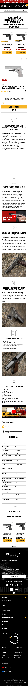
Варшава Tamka (17, 655)
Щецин (15, 650)
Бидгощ (4, 647)
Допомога (4, 602)
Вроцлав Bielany (17, 657)
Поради (4, 625)
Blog (16, 589)
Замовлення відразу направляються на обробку (15, 2)
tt (9, 589)
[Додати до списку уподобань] (12, 33)
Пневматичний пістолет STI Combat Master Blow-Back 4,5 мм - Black (7, 44)
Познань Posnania (18, 647)
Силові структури (6, 610)
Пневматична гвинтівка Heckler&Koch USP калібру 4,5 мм (7, 534)
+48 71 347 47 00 (7, 667)
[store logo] (6, 6)
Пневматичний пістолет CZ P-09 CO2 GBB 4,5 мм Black (21, 44)
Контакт (4, 605)
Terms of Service (16, 685)
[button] (12, 35)
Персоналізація (18, 41)
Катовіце (4, 652)
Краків (3, 655)
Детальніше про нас (6, 600)
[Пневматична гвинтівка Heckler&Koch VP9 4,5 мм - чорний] (20, 527)
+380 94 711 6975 (7, 671)
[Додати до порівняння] (22, 59)
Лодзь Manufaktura (6, 657)
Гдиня (3, 650)
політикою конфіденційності (11, 573)
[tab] (14, 111)
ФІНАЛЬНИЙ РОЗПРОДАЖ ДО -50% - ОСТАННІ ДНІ (14, 1)
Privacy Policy (8, 685)
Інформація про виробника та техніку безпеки (13, 431)
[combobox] (15, 11)
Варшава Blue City (18, 652)
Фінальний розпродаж (5, 41)
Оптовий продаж (6, 608)
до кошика (8, 52)
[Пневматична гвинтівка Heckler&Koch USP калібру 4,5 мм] (7, 527)
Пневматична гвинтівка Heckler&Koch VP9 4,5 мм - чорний (20, 534)
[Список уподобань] (19, 6)
